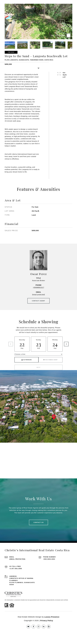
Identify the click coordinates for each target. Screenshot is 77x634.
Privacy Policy (46, 620)
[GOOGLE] (49, 626)
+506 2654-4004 (49, 559)
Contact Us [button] (38, 522)
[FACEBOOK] (33, 626)
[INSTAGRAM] (38, 626)
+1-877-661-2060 (15, 568)
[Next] (66, 344)
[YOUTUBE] (28, 626)
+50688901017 (38, 287)
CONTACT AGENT (38, 301)
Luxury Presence (51, 617)
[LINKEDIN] (43, 626)
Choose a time (19, 354)
